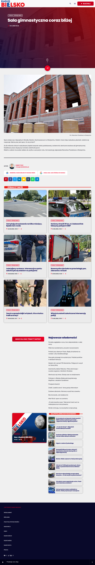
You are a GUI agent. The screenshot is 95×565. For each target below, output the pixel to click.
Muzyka (17, 434)
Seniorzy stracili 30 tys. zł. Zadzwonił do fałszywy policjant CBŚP (67, 225)
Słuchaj (85, 4)
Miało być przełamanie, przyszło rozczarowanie (63, 348)
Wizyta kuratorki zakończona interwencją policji (68, 314)
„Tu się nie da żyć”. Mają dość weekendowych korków (65, 427)
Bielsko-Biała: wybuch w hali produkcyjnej (69, 459)
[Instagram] (11, 555)
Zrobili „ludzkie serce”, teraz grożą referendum (63, 388)
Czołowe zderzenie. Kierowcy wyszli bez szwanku (64, 391)
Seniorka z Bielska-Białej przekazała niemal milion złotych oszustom (67, 435)
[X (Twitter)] (7, 555)
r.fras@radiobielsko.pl (22, 167)
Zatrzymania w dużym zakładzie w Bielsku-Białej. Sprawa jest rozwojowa (67, 490)
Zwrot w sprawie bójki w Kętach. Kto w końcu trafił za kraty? (24, 314)
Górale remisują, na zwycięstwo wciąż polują (62, 408)
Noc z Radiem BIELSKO (23, 437)
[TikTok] (9, 555)
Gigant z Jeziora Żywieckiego (65, 443)
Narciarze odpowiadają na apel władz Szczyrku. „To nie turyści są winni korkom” (69, 474)
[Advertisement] (47, 43)
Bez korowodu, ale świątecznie (58, 395)
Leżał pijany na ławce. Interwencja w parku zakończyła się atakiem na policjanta (24, 269)
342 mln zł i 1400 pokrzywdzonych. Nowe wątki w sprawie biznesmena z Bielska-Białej (68, 466)
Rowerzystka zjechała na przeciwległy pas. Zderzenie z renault (68, 269)
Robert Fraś (19, 165)
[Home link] (13, 3)
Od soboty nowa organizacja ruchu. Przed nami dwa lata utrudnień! (68, 482)
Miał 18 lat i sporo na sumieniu (58, 398)
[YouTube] (4, 555)
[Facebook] (13, 555)
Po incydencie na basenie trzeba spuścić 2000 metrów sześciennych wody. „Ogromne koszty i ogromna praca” (68, 419)
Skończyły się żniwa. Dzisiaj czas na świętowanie (64, 374)
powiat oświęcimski (15, 15)
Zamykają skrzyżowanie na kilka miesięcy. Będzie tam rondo (24, 225)
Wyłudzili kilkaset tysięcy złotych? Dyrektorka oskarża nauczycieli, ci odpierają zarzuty (66, 451)
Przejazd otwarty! (54, 384)
